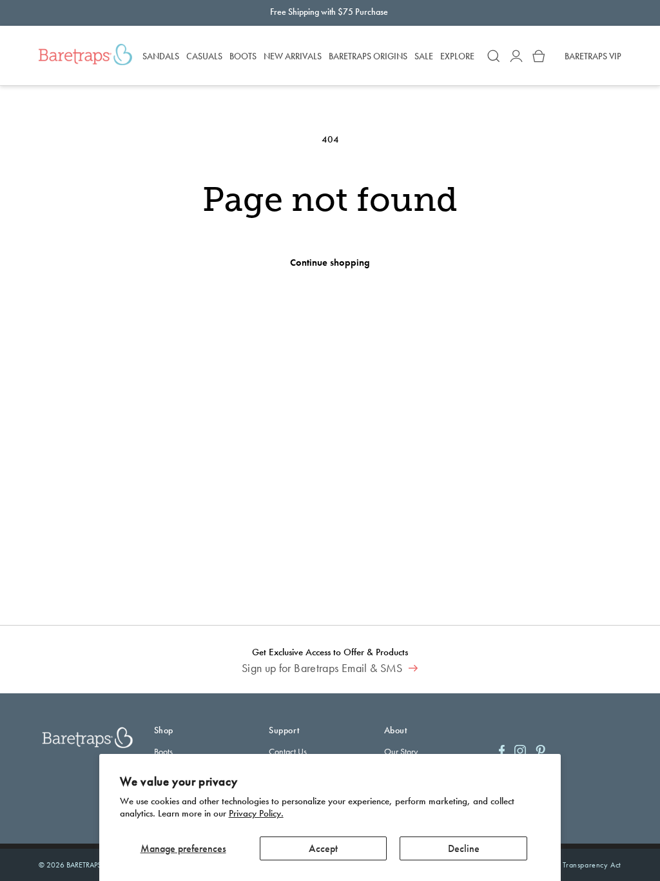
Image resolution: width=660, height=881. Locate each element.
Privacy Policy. (256, 813)
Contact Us (288, 751)
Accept (323, 848)
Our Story (401, 751)
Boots (163, 751)
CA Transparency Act (585, 865)
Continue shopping (330, 262)
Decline (464, 848)
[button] (493, 56)
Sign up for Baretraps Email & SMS (323, 668)
